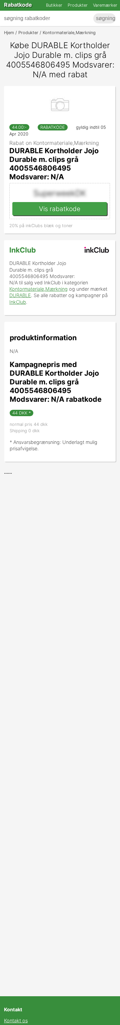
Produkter (78, 5)
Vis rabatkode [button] (59, 209)
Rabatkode (18, 4)
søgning (105, 18)
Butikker (54, 5)
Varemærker (105, 5)
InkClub (22, 250)
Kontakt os (16, 1020)
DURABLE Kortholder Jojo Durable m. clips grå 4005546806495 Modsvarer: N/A (54, 163)
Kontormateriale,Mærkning (38, 289)
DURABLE (20, 295)
